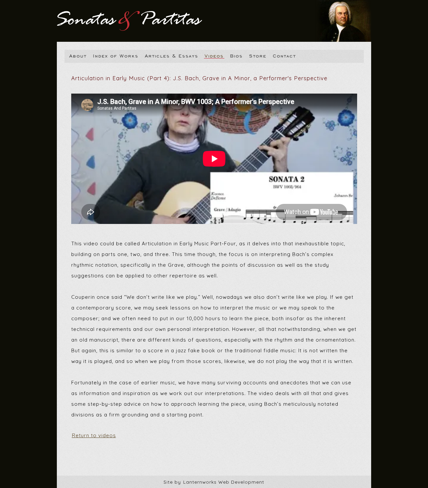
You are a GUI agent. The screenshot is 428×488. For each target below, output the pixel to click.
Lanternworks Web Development (223, 482)
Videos (214, 55)
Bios (236, 55)
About (78, 55)
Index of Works (115, 55)
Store (257, 55)
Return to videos (94, 435)
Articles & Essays (171, 55)
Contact (284, 55)
